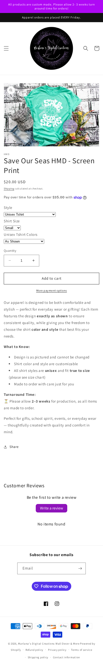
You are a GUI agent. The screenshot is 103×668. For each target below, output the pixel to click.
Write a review (51, 508)
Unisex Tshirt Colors (21, 234)
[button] (6, 48)
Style (8, 207)
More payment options (51, 290)
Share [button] (14, 446)
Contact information (66, 657)
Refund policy (34, 650)
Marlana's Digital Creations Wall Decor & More (49, 643)
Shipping (9, 188)
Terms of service (81, 650)
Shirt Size (12, 221)
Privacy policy (57, 650)
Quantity (10, 251)
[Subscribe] (80, 568)
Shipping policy (38, 657)
